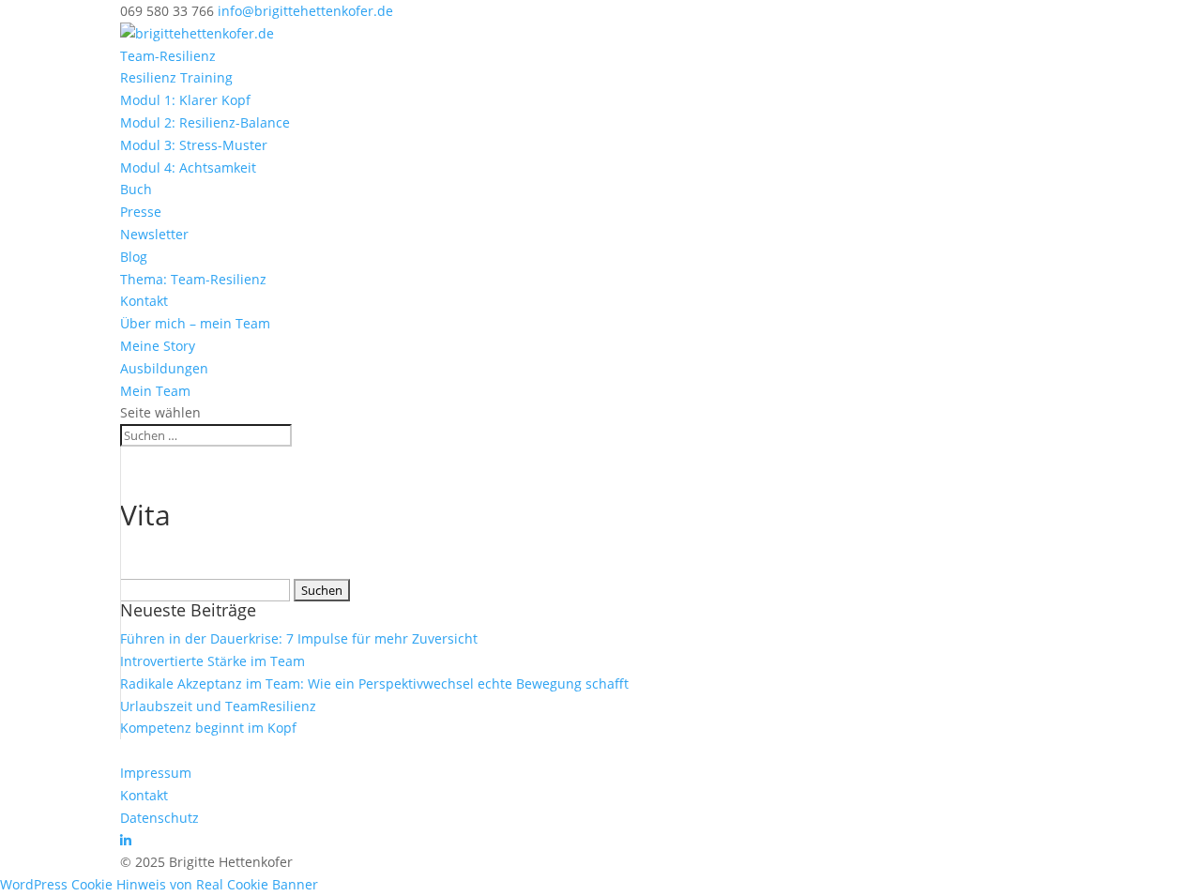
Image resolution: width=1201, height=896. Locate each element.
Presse (140, 211)
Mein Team (155, 391)
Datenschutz (159, 818)
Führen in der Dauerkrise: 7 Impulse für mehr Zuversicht (299, 638)
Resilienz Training (176, 77)
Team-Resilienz (168, 56)
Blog (133, 257)
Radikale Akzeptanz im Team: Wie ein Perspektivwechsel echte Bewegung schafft (374, 683)
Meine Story (157, 346)
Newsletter (154, 234)
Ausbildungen (164, 368)
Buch (136, 189)
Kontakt (144, 301)
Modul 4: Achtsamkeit (188, 167)
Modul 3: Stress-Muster (193, 145)
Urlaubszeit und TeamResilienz (218, 706)
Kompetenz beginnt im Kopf (208, 728)
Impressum (155, 773)
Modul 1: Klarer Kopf (185, 100)
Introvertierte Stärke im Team (212, 661)
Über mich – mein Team (195, 323)
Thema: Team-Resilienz (193, 279)
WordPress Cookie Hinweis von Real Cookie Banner (159, 884)
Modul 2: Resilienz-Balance (205, 122)
